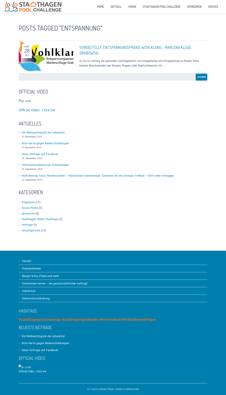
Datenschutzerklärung (36, 298)
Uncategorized (31, 230)
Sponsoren (28, 213)
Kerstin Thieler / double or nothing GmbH (119, 389)
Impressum (29, 291)
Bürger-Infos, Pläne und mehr (40, 276)
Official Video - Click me (37, 110)
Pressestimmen (31, 268)
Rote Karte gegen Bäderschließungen (45, 143)
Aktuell (26, 261)
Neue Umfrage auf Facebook (40, 154)
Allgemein (28, 202)
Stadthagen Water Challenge (40, 219)
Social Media (30, 208)
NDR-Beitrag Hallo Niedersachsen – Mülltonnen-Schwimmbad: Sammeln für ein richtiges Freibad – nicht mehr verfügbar (98, 175)
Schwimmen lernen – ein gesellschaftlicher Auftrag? (55, 283)
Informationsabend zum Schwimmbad (45, 165)
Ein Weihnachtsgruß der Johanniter (43, 132)
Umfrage (27, 225)
